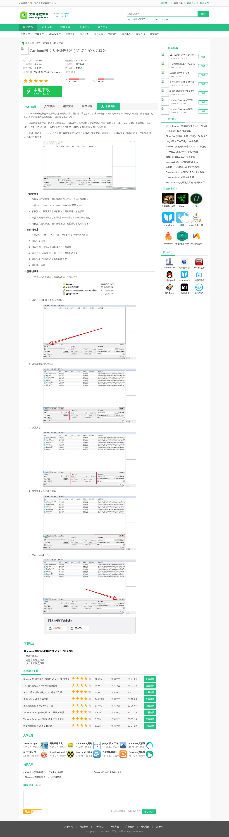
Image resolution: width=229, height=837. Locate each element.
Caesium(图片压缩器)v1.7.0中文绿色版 (137, 752)
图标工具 (126, 34)
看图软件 (39, 34)
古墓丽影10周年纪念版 (168, 206)
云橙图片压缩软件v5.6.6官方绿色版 (110, 752)
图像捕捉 (70, 34)
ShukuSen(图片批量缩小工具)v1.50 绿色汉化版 (84, 743)
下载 (203, 57)
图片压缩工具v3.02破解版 (56, 743)
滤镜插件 (154, 34)
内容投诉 (84, 826)
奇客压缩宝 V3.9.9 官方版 (35, 699)
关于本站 (68, 826)
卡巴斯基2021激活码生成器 (182, 243)
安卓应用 (47, 27)
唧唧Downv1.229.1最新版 (182, 225)
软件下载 (65, 27)
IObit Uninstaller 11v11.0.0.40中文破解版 (196, 206)
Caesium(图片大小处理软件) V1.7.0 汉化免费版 (46, 679)
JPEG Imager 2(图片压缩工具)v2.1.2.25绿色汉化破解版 (31, 743)
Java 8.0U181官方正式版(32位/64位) (196, 225)
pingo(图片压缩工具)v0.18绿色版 (110, 743)
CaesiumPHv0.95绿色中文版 (108, 772)
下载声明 (114, 826)
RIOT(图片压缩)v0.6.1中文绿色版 (31, 752)
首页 (38, 43)
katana (165, 19)
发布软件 (160, 826)
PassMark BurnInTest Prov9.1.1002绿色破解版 (168, 243)
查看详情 (150, 679)
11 (173, 19)
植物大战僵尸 (139, 19)
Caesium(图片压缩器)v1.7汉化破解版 (43, 777)
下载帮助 (99, 826)
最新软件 (165, 3)
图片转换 (84, 34)
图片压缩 (98, 34)
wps (156, 19)
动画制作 (112, 34)
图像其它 (140, 34)
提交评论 (148, 812)
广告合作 (129, 826)
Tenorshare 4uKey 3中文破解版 (168, 225)
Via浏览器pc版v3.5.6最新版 (196, 243)
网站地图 (145, 826)
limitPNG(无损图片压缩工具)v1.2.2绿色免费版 (137, 743)
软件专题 (191, 3)
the (128, 19)
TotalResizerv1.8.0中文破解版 (58, 752)
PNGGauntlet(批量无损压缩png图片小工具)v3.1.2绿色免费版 (185, 183)
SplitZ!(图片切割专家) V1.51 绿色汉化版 (42, 692)
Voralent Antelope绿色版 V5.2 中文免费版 (43, 719)
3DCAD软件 (55, 34)
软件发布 (204, 3)
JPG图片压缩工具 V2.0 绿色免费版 (40, 685)
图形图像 (47, 43)
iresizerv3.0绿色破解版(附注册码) (84, 752)
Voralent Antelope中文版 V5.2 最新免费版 (43, 712)
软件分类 (178, 3)
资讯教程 (84, 27)
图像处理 (25, 34)
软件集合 (103, 27)
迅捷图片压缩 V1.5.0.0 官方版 (37, 726)
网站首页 (28, 27)
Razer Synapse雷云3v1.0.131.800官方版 (182, 206)
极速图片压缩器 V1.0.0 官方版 (38, 706)
